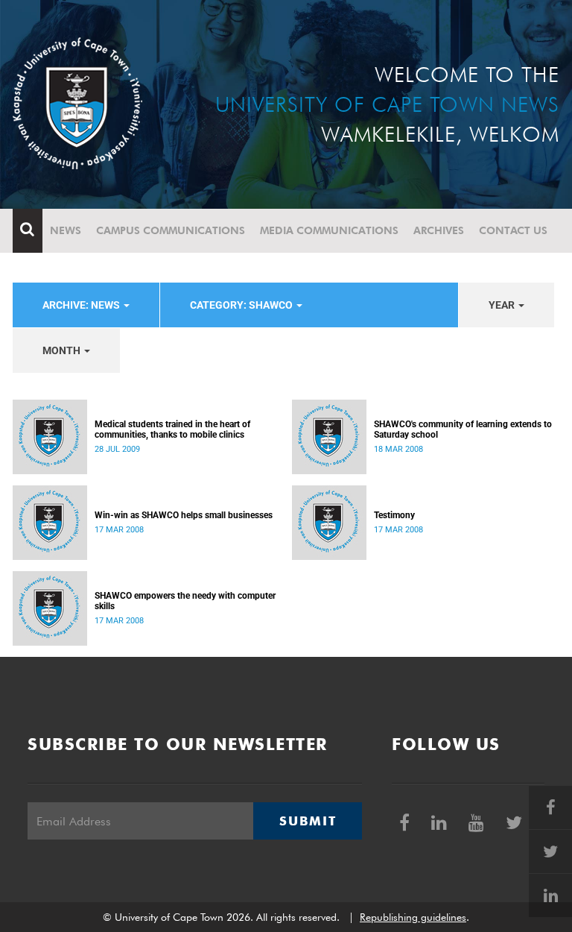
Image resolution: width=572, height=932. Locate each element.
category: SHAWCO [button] (242, 305)
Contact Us (513, 230)
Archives (438, 230)
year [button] (503, 305)
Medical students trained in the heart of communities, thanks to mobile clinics (172, 429)
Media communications (329, 230)
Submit (307, 820)
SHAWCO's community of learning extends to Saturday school (463, 429)
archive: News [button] (82, 305)
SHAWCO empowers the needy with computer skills (185, 601)
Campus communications (170, 230)
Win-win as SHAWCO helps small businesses (184, 515)
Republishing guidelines (413, 917)
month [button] (62, 350)
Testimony (394, 515)
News (65, 230)
